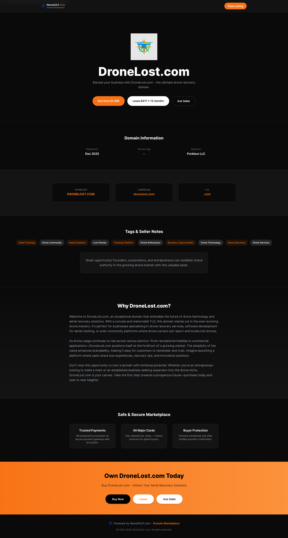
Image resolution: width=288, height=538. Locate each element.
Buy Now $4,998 (108, 101)
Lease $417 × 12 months (148, 101)
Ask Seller (183, 101)
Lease (143, 499)
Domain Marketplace (166, 523)
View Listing (235, 6)
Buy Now (118, 499)
